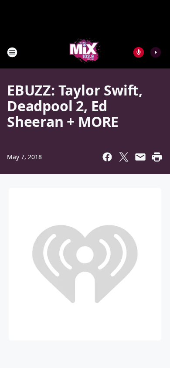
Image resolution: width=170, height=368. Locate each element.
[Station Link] (85, 52)
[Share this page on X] (124, 157)
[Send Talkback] (138, 52)
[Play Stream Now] (155, 52)
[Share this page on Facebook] (107, 157)
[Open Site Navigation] (12, 52)
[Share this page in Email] (140, 157)
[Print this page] (157, 157)
